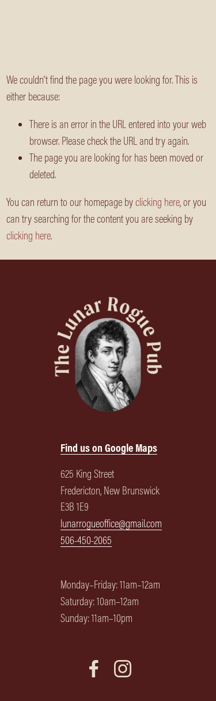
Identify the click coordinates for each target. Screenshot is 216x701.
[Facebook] (94, 668)
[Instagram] (122, 668)
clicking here (157, 202)
